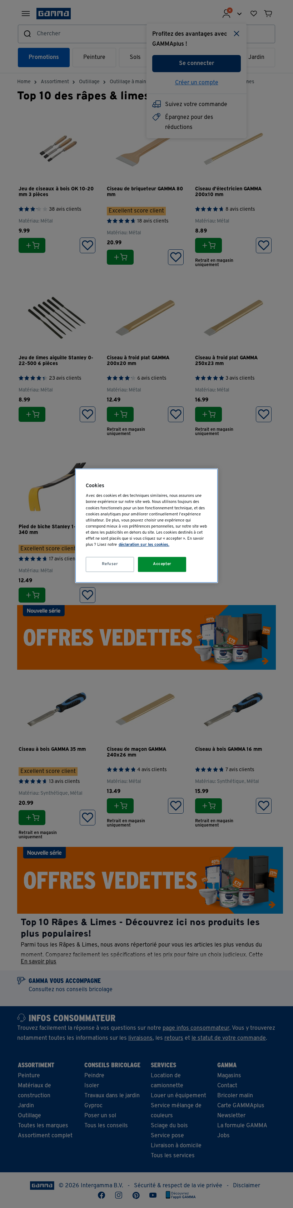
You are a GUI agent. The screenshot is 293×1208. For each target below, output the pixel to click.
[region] (146, 525)
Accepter (162, 564)
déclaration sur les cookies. (144, 545)
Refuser (110, 564)
